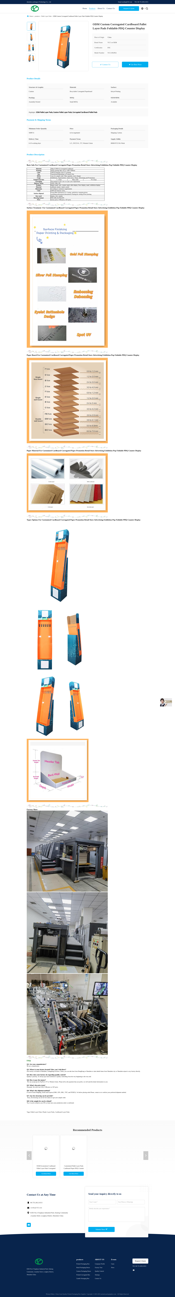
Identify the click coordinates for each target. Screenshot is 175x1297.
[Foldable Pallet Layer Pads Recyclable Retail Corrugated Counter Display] (40, 1148)
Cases (112, 1264)
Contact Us (111, 8)
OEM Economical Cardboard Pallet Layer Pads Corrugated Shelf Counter (78, 1168)
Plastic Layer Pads (48, 1112)
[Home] (35, 8)
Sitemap (97, 1275)
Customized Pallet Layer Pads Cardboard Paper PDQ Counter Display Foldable (106, 1168)
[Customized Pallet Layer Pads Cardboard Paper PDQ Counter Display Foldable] (106, 1148)
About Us (101, 8)
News (112, 1267)
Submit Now (100, 1229)
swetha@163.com (36, 1208)
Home (85, 8)
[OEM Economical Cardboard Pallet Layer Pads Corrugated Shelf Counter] (79, 1148)
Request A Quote (128, 8)
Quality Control (99, 1271)
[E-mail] (31, 1226)
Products (92, 8)
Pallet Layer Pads (46, 16)
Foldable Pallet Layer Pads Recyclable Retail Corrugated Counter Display (40, 1168)
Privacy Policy (50, 1294)
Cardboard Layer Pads (62, 1112)
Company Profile (100, 1264)
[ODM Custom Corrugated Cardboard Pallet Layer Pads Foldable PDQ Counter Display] (63, 46)
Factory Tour (98, 1267)
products (37, 16)
